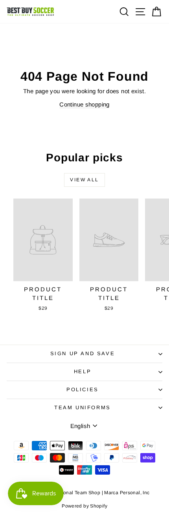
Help (82, 371)
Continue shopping (84, 104)
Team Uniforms (82, 407)
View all (84, 179)
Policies (82, 389)
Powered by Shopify (84, 506)
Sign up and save (82, 353)
